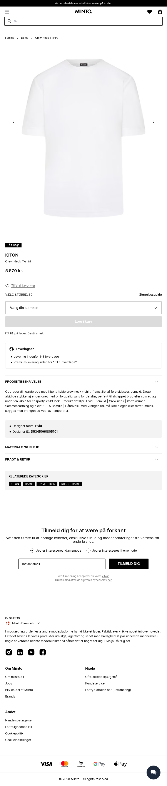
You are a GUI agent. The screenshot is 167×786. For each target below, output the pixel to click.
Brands (10, 696)
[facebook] (42, 652)
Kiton (11, 255)
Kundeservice (95, 683)
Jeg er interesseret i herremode (114, 550)
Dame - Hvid (47, 484)
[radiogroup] (83, 550)
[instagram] (8, 652)
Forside (9, 38)
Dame (24, 38)
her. (110, 580)
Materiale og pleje (22, 447)
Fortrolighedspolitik (18, 727)
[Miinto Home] (83, 11)
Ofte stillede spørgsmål (101, 677)
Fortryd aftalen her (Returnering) (108, 690)
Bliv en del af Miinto (19, 690)
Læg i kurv (83, 321)
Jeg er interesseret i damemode (58, 550)
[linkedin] (20, 652)
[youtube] (31, 652)
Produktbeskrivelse (23, 381)
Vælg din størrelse (24, 308)
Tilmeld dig (129, 564)
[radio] (32, 550)
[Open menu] (7, 12)
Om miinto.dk (14, 677)
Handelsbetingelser (19, 720)
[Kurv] (160, 12)
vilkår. (105, 576)
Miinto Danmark (23, 623)
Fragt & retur (17, 459)
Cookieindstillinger (18, 740)
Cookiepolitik (14, 733)
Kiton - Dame (70, 484)
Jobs (8, 683)
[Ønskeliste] (149, 12)
